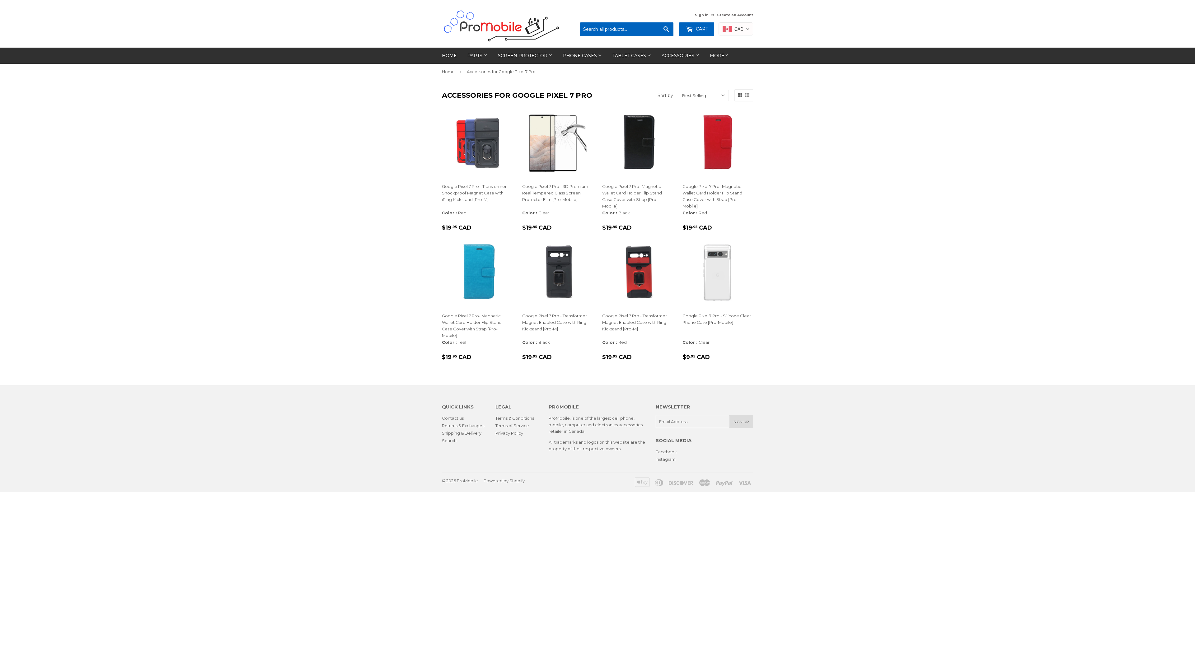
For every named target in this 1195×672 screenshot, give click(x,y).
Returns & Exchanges (463, 425)
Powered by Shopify (504, 480)
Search (449, 440)
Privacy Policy (509, 433)
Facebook (666, 451)
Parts (475, 55)
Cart (701, 29)
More (717, 55)
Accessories (679, 55)
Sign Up (741, 421)
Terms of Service (512, 425)
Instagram (666, 459)
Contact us (453, 418)
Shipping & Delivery (461, 433)
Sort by (665, 95)
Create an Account (735, 15)
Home (449, 55)
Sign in (702, 15)
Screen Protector (523, 55)
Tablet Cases (629, 55)
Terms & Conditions (514, 418)
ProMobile (467, 480)
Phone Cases (580, 55)
